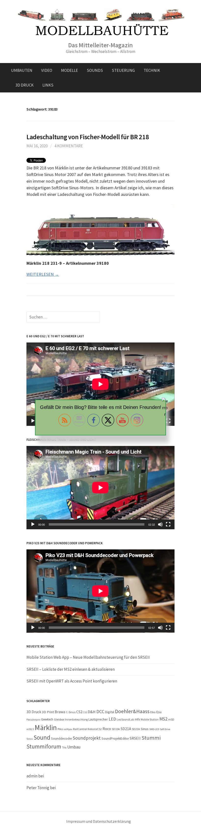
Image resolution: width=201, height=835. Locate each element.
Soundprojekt (87, 738)
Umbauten (21, 70)
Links (47, 85)
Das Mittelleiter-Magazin (100, 45)
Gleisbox (59, 719)
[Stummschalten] (160, 524)
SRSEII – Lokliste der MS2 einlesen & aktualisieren (70, 669)
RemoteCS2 (95, 729)
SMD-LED (154, 729)
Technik (152, 70)
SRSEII (135, 738)
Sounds (95, 70)
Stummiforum (43, 746)
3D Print (48, 712)
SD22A (136, 729)
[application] (100, 384)
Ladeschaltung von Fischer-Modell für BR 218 (87, 137)
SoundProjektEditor (115, 738)
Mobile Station (150, 719)
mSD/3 (30, 729)
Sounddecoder (61, 738)
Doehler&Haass (132, 711)
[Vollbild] (168, 524)
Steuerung (123, 70)
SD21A (126, 728)
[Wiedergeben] (32, 524)
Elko (152, 712)
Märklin (46, 727)
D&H (92, 711)
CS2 (79, 711)
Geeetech (47, 719)
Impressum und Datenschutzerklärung (98, 821)
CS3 (85, 712)
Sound (42, 737)
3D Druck (24, 85)
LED (112, 719)
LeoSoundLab (125, 719)
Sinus (145, 729)
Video (46, 70)
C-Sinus (70, 712)
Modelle (69, 70)
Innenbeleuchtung (76, 719)
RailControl (80, 729)
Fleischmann (33, 719)
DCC (100, 711)
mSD (171, 719)
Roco (106, 728)
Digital (109, 712)
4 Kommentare (68, 146)
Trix (64, 747)
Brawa (60, 711)
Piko (60, 729)
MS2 (163, 719)
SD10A (116, 729)
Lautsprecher (98, 719)
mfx (137, 719)
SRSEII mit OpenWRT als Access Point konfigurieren (71, 681)
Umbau (73, 747)
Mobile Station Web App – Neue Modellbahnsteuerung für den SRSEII (88, 657)
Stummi (151, 737)
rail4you (67, 729)
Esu (159, 712)
